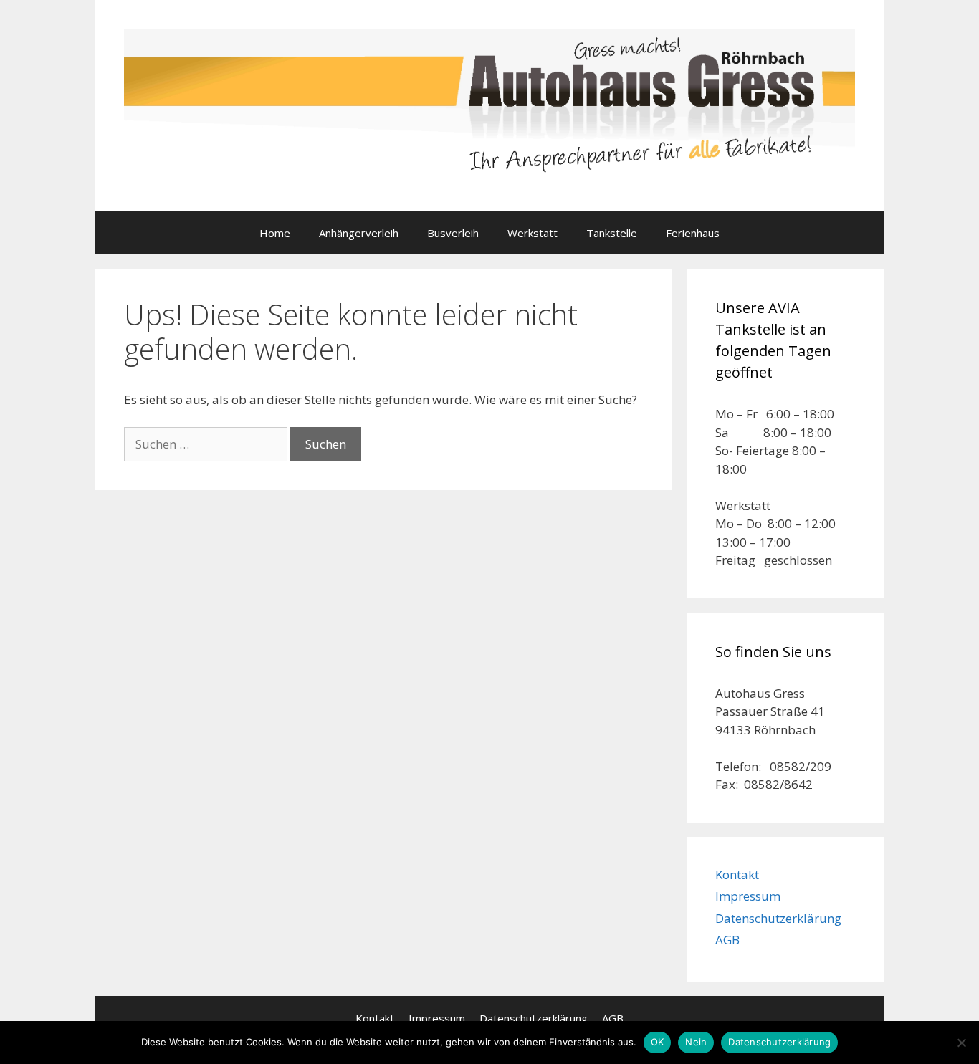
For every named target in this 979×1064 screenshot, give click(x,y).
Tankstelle (611, 233)
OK (657, 1042)
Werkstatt (532, 233)
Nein (696, 1042)
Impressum (747, 896)
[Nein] (961, 1042)
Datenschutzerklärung (778, 918)
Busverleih (453, 233)
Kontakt (737, 874)
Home (274, 233)
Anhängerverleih (358, 233)
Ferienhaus (693, 233)
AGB (727, 939)
